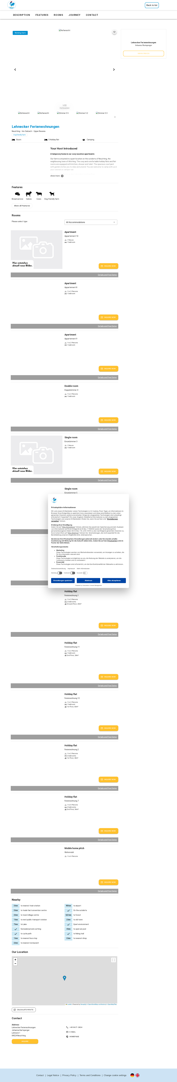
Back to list (151, 5)
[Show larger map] (113, 960)
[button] (91, 222)
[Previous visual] (15, 69)
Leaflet (69, 1004)
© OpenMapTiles (111, 1004)
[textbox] (83, 163)
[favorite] (114, 32)
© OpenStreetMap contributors (96, 1004)
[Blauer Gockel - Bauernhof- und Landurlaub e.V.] (11, 5)
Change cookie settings (115, 1075)
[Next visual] (114, 69)
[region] (64, 980)
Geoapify (83, 1004)
